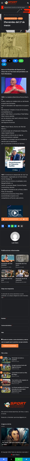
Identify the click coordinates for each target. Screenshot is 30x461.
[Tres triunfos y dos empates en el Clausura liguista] (5, 382)
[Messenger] (15, 60)
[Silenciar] (24, 219)
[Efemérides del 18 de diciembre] (7, 258)
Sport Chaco (15, 454)
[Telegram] (4, 64)
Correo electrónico (6, 325)
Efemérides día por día (14, 15)
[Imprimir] (21, 226)
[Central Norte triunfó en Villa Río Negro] (5, 375)
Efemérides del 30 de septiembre (21, 279)
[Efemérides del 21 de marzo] (22, 258)
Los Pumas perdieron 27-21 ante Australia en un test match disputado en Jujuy (20, 389)
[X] (9, 60)
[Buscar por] (28, 3)
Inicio (6, 15)
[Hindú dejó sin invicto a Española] (5, 360)
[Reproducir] (3, 219)
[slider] (13, 219)
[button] (15, 213)
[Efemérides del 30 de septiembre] (22, 273)
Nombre (3, 318)
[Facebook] (4, 60)
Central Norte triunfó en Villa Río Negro (14, 7)
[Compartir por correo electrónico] (18, 226)
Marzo (20, 18)
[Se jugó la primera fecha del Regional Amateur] (5, 367)
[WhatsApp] (21, 60)
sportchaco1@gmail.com (20, 417)
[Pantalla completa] (26, 219)
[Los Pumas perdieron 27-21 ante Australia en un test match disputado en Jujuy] (5, 390)
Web (2, 332)
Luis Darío (15, 243)
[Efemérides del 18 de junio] (7, 273)
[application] (15, 213)
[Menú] (2, 3)
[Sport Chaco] (11, 2)
